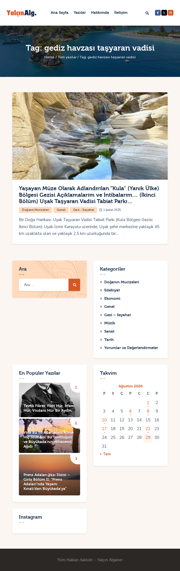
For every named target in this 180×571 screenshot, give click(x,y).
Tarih (109, 340)
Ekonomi (112, 298)
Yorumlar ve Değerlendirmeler (131, 348)
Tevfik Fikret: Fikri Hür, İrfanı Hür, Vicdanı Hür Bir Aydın (48, 408)
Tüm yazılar (67, 57)
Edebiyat (112, 290)
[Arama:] (49, 284)
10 (104, 420)
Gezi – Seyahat (117, 315)
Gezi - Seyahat (83, 210)
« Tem (105, 454)
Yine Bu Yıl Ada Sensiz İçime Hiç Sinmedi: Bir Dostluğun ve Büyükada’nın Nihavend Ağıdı (48, 440)
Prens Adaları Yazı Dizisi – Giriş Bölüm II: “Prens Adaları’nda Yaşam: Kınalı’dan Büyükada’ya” (46, 482)
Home (49, 57)
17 (104, 429)
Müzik (109, 323)
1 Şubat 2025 (112, 210)
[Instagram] (170, 13)
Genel (61, 210)
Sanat (109, 331)
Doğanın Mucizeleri (35, 210)
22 (148, 429)
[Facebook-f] (158, 13)
